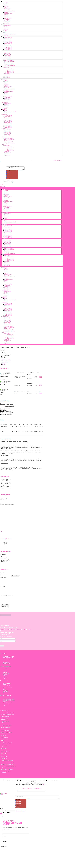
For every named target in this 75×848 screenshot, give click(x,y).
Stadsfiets (6, 3)
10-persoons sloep (8, 46)
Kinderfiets (6, 6)
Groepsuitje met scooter (9, 61)
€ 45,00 (11, 429)
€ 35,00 (11, 426)
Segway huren (7, 62)
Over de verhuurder (6, 352)
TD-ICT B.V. (44, 784)
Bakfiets (6, 14)
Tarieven (4, 701)
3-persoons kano (10, 71)
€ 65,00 (27, 429)
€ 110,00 (31, 426)
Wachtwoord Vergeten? (21, 811)
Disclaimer (5, 688)
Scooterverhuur (5, 24)
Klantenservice (13, 166)
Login (1, 813)
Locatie (3, 356)
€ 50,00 (31, 431)
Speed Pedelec (7, 20)
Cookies (40, 788)
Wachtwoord (2, 811)
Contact (18, 166)
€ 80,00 (35, 431)
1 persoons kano (10, 68)
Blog (3, 692)
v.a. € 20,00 (35, 392)
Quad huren (5, 676)
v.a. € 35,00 (35, 377)
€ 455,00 (41, 429)
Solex (5, 30)
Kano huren (5, 674)
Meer (3, 66)
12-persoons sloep (8, 47)
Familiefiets (6, 23)
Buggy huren (5, 678)
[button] (31, 710)
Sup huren (5, 675)
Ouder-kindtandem (8, 8)
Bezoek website (3, 410)
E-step (5, 32)
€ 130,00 (31, 429)
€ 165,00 (36, 426)
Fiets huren (5, 668)
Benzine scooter (7, 25)
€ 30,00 (27, 431)
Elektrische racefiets (8, 13)
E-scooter (6, 26)
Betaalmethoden (6, 662)
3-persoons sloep (8, 37)
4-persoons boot (7, 52)
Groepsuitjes (4, 59)
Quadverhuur (7, 76)
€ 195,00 (36, 429)
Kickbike (6, 35)
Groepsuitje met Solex (9, 64)
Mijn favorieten (12, 181)
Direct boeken (40, 377)
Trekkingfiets (7, 19)
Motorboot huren (6, 673)
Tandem (6, 7)
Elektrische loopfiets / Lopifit (10, 34)
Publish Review (5, 606)
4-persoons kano (10, 72)
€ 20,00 (11, 431)
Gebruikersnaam (3, 809)
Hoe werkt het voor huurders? (8, 656)
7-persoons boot (7, 55)
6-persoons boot (7, 54)
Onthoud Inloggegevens (6, 812)
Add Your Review (15, 575)
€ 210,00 (41, 426)
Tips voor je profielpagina (7, 702)
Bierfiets (6, 16)
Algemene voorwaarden (7, 686)
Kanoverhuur (7, 67)
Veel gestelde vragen (6, 658)
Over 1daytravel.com (7, 683)
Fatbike (5, 17)
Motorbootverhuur (5, 50)
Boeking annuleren (6, 663)
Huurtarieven (5, 661)
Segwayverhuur (7, 74)
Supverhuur (6, 73)
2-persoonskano (10, 70)
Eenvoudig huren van (6, 354)
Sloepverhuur (4, 36)
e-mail (16, 627)
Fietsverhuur (4, 1)
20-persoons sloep (8, 49)
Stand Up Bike (7, 22)
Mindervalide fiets (8, 18)
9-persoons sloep (8, 44)
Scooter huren (5, 669)
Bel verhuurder (9, 414)
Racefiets (6, 12)
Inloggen (5, 181)
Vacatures (4, 689)
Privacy (35, 788)
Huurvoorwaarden (6, 355)
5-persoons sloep (8, 40)
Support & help (6, 710)
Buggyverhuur (7, 77)
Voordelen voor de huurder (8, 657)
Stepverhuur (4, 31)
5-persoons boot (7, 53)
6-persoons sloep (8, 41)
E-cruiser (6, 29)
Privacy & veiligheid (6, 685)
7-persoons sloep (8, 42)
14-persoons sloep (8, 48)
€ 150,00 (41, 431)
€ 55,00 (27, 426)
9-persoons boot (7, 58)
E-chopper (6, 28)
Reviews (3, 357)
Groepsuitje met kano (8, 60)
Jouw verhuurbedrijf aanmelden (9, 698)
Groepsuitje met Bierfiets (9, 65)
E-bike (5, 5)
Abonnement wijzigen (7, 703)
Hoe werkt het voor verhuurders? (9, 700)
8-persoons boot (7, 56)
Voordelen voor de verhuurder (8, 699)
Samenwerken (5, 691)
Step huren (5, 671)
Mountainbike (7, 9)
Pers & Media (5, 690)
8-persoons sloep (8, 43)
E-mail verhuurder (3, 414)
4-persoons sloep (8, 38)
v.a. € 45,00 (35, 384)
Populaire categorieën (7, 742)
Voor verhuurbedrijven (8, 760)
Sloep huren (5, 672)
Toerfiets (6, 2)
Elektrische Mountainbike (9, 11)
